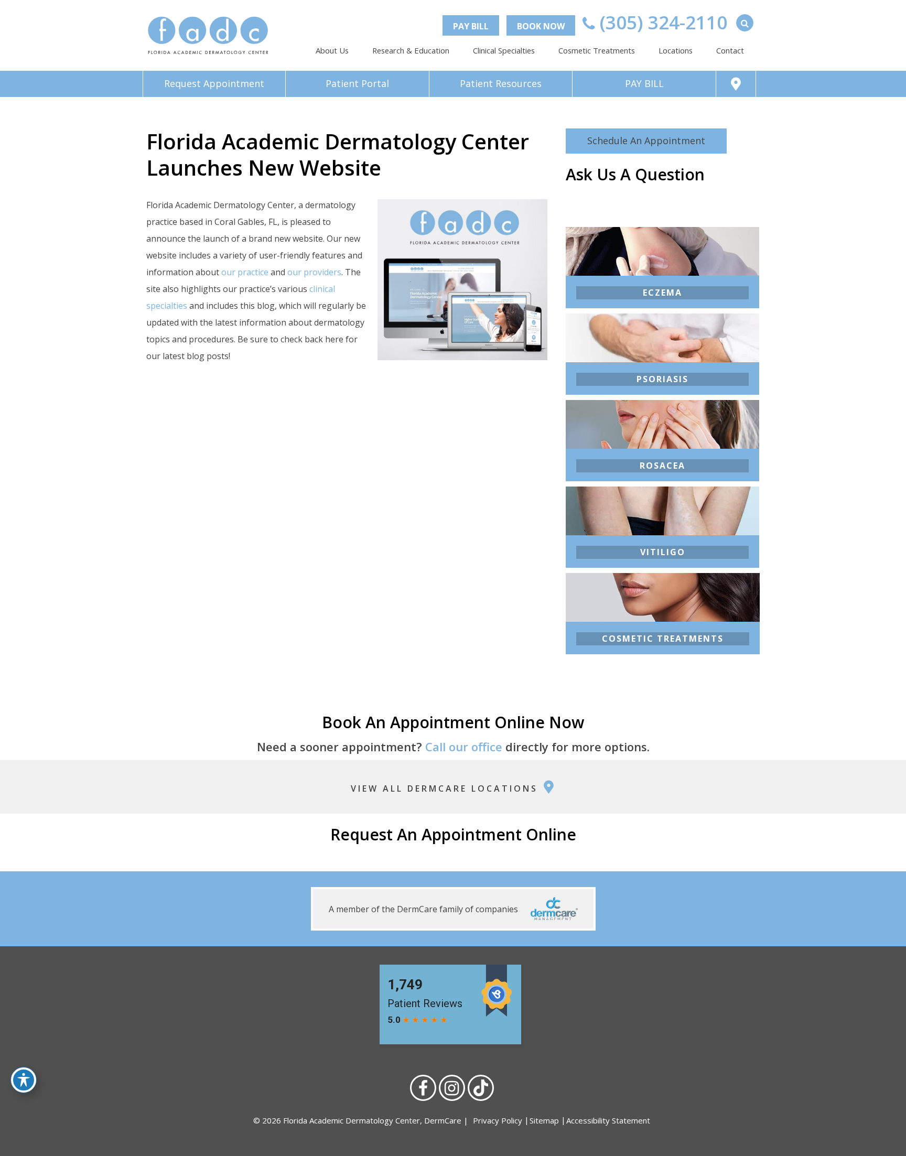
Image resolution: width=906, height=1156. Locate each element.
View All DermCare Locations (446, 788)
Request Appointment (214, 83)
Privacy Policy (497, 1120)
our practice (244, 272)
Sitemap (544, 1120)
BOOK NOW (541, 26)
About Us (332, 50)
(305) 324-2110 (661, 22)
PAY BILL (471, 26)
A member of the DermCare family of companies (424, 909)
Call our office (463, 746)
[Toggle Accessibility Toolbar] (23, 1080)
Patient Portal (357, 83)
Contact (730, 50)
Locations (676, 50)
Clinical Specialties (504, 50)
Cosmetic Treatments (596, 50)
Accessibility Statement (608, 1120)
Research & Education (410, 50)
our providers (314, 272)
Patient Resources (501, 83)
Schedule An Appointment (646, 140)
